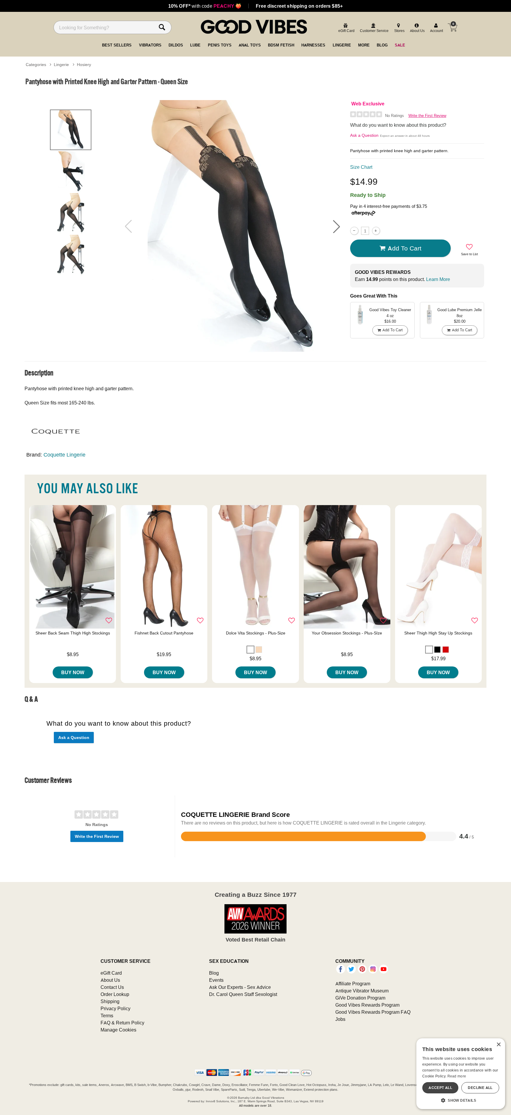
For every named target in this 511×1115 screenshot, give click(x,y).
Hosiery (84, 64)
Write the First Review (427, 115)
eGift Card (111, 973)
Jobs (340, 1019)
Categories (36, 64)
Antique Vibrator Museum (362, 991)
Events (216, 980)
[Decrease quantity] (354, 231)
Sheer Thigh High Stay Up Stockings (438, 633)
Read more (456, 1076)
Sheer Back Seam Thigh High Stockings (72, 633)
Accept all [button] (440, 1087)
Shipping (110, 1001)
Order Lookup (115, 994)
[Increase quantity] (376, 231)
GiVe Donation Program (360, 998)
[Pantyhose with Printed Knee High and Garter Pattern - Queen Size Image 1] (232, 226)
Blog (214, 973)
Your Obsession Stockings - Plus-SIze (347, 633)
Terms (107, 1015)
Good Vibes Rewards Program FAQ (372, 1012)
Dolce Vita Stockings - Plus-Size (255, 633)
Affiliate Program (352, 984)
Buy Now (72, 672)
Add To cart (404, 248)
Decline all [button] (480, 1087)
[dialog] (460, 1073)
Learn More (438, 279)
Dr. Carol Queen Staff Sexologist (243, 994)
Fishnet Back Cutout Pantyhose (164, 633)
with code (204, 6)
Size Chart (361, 167)
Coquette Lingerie (64, 454)
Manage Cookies (118, 1030)
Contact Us (112, 987)
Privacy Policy (115, 1008)
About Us (110, 980)
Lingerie (61, 64)
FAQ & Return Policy (122, 1023)
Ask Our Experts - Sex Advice (240, 987)
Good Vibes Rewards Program (367, 1005)
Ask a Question (364, 135)
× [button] (498, 1044)
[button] (336, 226)
